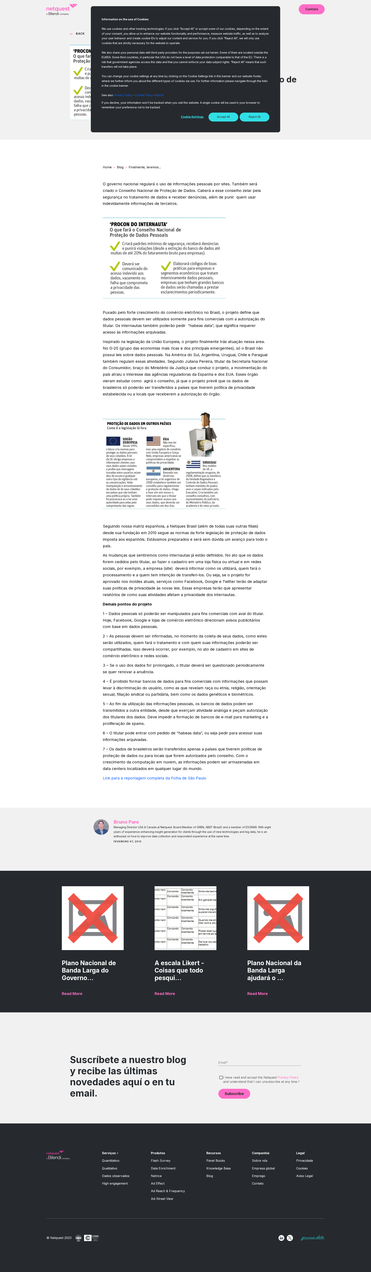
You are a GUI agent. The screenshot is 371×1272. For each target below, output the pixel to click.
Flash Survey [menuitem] (160, 1161)
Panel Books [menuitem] (215, 1161)
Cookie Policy (144, 95)
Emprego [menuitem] (258, 1176)
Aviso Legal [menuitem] (304, 1176)
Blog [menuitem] (209, 1176)
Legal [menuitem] (300, 1153)
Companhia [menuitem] (260, 1153)
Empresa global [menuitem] (263, 1168)
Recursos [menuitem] (213, 1153)
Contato (311, 9)
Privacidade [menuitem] (304, 1161)
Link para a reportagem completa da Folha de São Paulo (154, 778)
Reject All (254, 116)
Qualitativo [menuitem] (109, 1168)
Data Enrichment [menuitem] (163, 1168)
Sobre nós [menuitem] (259, 1161)
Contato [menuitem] (258, 1183)
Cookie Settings (192, 116)
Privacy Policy (123, 95)
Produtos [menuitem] (158, 1153)
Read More (72, 993)
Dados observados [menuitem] (115, 1176)
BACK (80, 33)
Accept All (223, 116)
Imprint (159, 95)
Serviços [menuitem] (109, 1153)
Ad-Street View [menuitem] (162, 1199)
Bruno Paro (126, 822)
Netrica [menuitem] (156, 1176)
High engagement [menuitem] (115, 1183)
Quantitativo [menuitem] (110, 1161)
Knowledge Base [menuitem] (218, 1168)
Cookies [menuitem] (302, 1168)
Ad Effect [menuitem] (157, 1183)
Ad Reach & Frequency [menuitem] (168, 1191)
